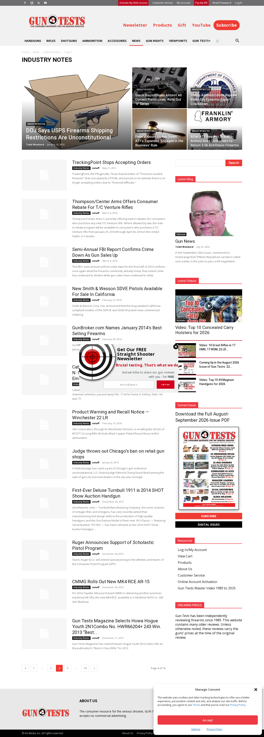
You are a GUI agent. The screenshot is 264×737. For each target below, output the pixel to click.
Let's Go (165, 384)
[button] (137, 354)
